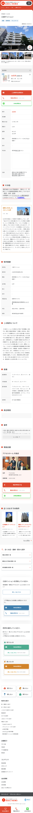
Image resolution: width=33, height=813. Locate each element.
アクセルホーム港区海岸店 (20, 195)
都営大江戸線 (15, 172)
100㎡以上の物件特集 (7, 731)
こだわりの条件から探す (7, 710)
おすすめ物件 (4, 716)
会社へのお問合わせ (6, 788)
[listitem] (5, 55)
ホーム (2, 7)
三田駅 (19, 174)
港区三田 (17, 150)
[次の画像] (31, 38)
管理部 (3, 753)
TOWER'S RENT (6, 724)
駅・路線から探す (5, 704)
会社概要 (3, 782)
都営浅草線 (14, 175)
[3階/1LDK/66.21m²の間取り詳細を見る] (16, 78)
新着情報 (3, 763)
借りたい (7, 7)
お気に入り (4, 766)
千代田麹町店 (4, 750)
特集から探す (4, 721)
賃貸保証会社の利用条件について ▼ (20, 303)
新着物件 (3, 713)
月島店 (3, 747)
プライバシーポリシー (15, 794)
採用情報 (3, 785)
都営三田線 (14, 174)
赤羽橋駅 (21, 172)
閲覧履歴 (3, 769)
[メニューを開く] (29, 3)
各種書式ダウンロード (7, 772)
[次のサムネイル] (32, 55)
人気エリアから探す (6, 719)
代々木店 (3, 744)
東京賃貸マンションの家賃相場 (10, 734)
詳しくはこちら (16, 592)
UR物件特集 (5, 729)
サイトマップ (4, 794)
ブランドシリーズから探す (9, 727)
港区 (12, 7)
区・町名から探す (5, 707)
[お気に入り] (30, 74)
